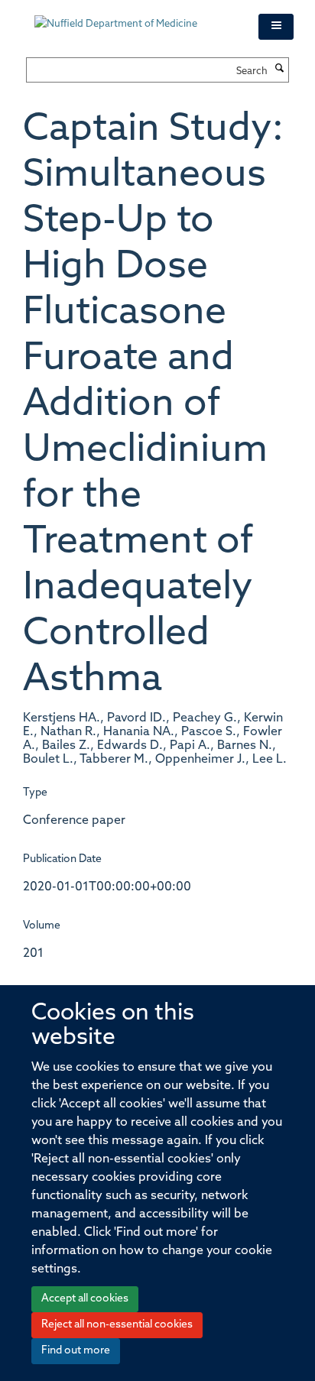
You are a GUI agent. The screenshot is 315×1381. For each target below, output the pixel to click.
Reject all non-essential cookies (117, 1325)
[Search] (279, 69)
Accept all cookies (84, 1299)
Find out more (75, 1351)
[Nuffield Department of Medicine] (134, 17)
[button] (276, 27)
